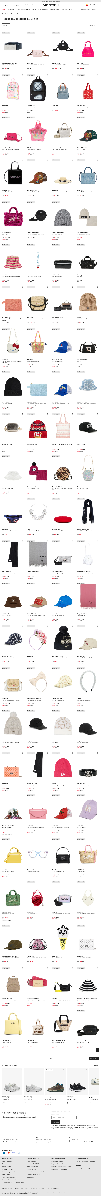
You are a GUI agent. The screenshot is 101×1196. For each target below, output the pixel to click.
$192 (9, 920)
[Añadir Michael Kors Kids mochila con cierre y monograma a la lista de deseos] (22, 968)
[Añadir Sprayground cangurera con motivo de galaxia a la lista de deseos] (22, 499)
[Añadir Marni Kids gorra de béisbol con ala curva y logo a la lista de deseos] (72, 795)
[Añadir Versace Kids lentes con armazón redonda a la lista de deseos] (47, 839)
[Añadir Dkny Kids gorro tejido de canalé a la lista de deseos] (97, 287)
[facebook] (85, 1168)
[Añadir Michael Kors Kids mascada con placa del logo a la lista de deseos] (47, 753)
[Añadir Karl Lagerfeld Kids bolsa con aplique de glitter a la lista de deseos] (72, 541)
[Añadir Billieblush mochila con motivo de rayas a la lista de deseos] (22, 75)
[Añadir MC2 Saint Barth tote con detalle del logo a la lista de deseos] (47, 1010)
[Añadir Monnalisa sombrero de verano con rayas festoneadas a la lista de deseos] (72, 160)
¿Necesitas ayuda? (75, 1139)
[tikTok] (81, 1168)
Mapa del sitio (30, 1177)
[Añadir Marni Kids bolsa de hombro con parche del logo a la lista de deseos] (47, 287)
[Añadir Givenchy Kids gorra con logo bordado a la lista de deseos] (97, 414)
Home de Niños (5, 13)
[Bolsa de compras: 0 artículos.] (97, 5)
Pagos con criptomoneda (8, 1177)
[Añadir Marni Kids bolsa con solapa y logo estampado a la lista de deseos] (47, 795)
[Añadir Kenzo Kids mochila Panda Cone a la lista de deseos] (72, 925)
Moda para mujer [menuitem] (6, 5)
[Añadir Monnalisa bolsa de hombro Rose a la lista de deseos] (47, 882)
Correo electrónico (55, 1114)
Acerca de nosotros (32, 1161)
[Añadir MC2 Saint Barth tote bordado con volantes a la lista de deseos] (22, 882)
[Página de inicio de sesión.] (90, 5)
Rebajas (13, 13)
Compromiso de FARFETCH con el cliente (13, 1182)
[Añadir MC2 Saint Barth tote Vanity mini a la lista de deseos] (22, 202)
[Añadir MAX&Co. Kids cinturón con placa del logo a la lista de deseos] (97, 753)
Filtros (5, 25)
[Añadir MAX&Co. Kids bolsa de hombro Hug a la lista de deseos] (72, 244)
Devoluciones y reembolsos (9, 1171)
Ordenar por (92, 25)
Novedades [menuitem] (11, 9)
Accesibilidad (33, 1188)
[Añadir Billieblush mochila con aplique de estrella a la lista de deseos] (47, 117)
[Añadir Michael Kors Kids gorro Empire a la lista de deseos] (72, 710)
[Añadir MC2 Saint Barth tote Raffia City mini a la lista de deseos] (97, 839)
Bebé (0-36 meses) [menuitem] (43, 9)
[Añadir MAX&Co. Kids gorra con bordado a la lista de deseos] (22, 583)
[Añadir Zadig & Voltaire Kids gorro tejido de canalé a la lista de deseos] (72, 202)
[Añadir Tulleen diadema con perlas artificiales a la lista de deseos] (97, 668)
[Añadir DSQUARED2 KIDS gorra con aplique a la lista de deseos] (97, 117)
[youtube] (89, 1168)
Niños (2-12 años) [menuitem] (54, 9)
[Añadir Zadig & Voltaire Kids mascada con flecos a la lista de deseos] (47, 541)
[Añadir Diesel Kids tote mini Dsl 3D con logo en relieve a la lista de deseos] (97, 160)
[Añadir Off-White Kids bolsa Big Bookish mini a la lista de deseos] (22, 160)
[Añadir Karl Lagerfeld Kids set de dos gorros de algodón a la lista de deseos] (97, 202)
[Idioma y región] (87, 5)
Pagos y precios (6, 1174)
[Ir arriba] (97, 1050)
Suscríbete (56, 1122)
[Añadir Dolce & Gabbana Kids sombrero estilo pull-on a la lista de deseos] (22, 795)
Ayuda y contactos (7, 1161)
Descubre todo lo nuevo (54, 1)
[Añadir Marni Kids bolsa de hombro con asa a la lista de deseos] (97, 33)
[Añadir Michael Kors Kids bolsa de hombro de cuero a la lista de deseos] (97, 1010)
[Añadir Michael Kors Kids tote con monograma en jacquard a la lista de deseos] (72, 117)
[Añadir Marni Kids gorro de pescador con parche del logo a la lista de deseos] (22, 244)
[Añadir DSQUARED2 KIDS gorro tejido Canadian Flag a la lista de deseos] (47, 414)
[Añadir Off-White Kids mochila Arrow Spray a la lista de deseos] (47, 75)
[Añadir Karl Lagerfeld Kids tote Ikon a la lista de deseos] (97, 329)
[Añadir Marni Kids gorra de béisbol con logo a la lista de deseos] (72, 583)
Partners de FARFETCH (33, 1163)
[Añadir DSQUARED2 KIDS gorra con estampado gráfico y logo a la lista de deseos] (72, 371)
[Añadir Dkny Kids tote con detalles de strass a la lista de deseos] (72, 839)
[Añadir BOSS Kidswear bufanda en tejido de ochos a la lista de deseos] (22, 541)
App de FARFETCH (32, 1169)
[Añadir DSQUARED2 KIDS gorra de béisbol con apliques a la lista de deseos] (47, 160)
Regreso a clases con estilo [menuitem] (23, 9)
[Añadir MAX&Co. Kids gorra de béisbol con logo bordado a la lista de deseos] (97, 626)
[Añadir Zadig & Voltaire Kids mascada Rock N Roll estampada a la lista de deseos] (97, 499)
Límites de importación (8, 1169)
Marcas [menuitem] (34, 9)
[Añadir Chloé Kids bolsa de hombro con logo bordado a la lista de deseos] (47, 33)
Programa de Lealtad (57, 1163)
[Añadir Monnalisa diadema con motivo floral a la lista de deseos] (47, 626)
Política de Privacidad (78, 1127)
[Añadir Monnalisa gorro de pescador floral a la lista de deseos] (22, 456)
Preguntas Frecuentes (43, 1139)
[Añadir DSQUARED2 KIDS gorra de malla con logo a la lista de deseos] (72, 329)
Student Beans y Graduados (59, 1169)
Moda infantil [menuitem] (29, 5)
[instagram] (78, 1168)
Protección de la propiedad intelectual (49, 1188)
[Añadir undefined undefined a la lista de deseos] (20, 1069)
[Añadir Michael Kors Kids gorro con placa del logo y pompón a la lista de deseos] (22, 710)
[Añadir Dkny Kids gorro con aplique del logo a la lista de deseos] (72, 753)
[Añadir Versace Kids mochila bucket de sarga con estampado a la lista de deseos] (47, 925)
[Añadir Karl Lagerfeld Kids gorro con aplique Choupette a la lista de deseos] (47, 456)
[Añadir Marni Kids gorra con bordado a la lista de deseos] (97, 795)
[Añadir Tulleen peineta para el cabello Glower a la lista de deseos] (47, 499)
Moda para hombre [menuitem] (18, 5)
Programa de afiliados (57, 1161)
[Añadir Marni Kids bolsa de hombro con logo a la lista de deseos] (22, 839)
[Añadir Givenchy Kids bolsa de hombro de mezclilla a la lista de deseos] (72, 33)
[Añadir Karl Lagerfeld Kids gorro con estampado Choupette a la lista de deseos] (72, 626)
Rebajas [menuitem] (4, 9)
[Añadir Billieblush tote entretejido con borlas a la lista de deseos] (47, 329)
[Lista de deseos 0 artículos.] (94, 5)
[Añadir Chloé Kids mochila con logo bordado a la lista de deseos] (72, 75)
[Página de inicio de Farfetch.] (50, 5)
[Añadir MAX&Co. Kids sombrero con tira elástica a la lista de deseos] (72, 499)
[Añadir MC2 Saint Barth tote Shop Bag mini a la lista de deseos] (22, 1010)
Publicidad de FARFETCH (33, 1174)
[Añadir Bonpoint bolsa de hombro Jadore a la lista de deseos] (97, 456)
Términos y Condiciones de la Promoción (13, 1180)
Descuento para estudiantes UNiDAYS (61, 1166)
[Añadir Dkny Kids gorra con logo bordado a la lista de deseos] (47, 710)
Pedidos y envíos (6, 1166)
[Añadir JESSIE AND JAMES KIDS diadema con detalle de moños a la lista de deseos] (47, 668)
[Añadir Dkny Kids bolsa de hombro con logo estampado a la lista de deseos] (72, 882)
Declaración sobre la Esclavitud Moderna (37, 1171)
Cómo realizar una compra (12, 1139)
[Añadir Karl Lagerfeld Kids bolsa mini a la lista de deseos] (97, 244)
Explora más (94, 1065)
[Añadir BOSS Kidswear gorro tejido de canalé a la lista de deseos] (22, 371)
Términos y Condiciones (21, 1188)
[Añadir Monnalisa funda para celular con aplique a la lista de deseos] (47, 244)
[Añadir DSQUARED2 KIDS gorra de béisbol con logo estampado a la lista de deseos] (47, 583)
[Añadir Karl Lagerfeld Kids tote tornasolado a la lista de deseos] (72, 287)
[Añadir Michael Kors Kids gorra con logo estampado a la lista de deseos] (22, 626)
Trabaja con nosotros (32, 1166)
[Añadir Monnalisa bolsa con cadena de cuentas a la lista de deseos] (22, 753)
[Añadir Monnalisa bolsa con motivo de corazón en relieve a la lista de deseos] (97, 882)
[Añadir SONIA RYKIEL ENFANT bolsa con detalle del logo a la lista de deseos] (72, 1010)
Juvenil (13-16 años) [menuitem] (66, 9)
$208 (9, 834)
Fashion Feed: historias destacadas (85, 1161)
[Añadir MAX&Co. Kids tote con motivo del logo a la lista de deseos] (97, 75)
